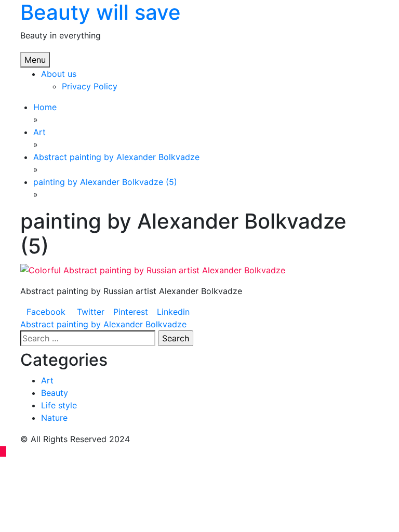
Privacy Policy (89, 86)
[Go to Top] (3, 451)
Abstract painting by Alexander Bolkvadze (103, 324)
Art (47, 380)
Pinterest (130, 312)
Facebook (45, 312)
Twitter (89, 312)
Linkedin (173, 312)
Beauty (54, 393)
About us (58, 74)
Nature (54, 418)
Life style (59, 405)
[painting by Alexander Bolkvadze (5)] (152, 269)
